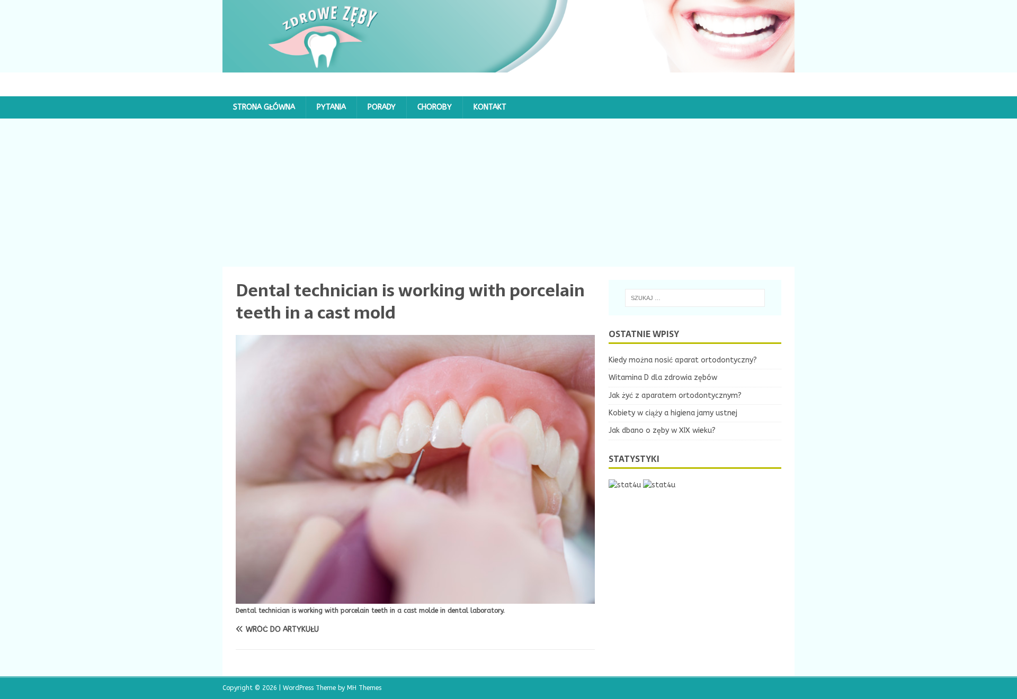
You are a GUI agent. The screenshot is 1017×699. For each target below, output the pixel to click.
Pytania (331, 107)
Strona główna (264, 107)
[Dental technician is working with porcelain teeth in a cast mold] (415, 597)
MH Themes (364, 688)
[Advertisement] (508, 193)
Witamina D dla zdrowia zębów (663, 377)
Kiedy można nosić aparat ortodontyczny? (683, 360)
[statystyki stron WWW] (625, 484)
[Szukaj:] (695, 298)
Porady (382, 107)
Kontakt (490, 107)
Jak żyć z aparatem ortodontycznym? (675, 395)
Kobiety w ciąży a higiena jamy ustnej (673, 412)
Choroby (434, 107)
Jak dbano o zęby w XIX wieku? (662, 430)
